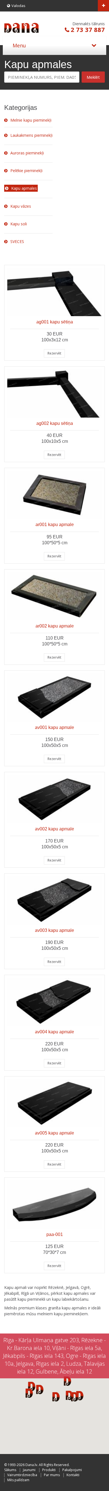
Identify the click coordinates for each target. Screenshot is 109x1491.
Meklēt (93, 77)
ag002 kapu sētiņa (54, 423)
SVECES (17, 241)
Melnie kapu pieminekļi (30, 120)
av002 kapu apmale (54, 828)
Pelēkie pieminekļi (26, 170)
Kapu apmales (24, 188)
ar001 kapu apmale (54, 524)
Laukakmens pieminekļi (31, 135)
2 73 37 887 (88, 29)
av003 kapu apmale (54, 930)
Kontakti (73, 1475)
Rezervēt (54, 353)
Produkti (49, 1469)
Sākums (10, 1469)
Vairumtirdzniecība (22, 1475)
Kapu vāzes (20, 206)
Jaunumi (29, 1469)
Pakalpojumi (72, 1469)
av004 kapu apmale (54, 1031)
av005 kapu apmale (54, 1133)
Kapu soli (18, 223)
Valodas (18, 5)
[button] (75, 1396)
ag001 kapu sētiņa (54, 322)
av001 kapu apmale (54, 727)
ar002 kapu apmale (54, 626)
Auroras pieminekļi (27, 153)
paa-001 (54, 1234)
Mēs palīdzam (18, 1480)
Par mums (52, 1475)
